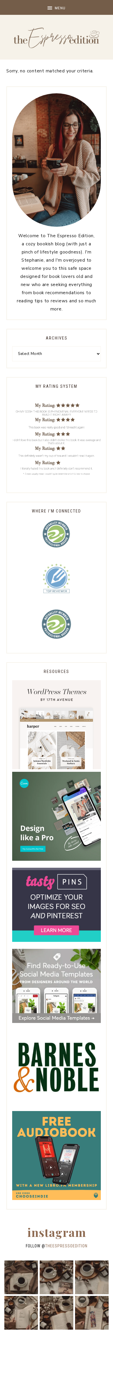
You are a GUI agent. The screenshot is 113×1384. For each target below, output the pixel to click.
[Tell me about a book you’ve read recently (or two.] (92, 1277)
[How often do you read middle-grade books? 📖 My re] (56, 1277)
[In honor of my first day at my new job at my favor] (56, 1313)
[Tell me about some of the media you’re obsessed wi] (92, 1313)
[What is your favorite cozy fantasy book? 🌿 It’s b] (21, 1313)
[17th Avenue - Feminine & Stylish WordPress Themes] (56, 768)
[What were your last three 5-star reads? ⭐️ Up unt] (21, 1277)
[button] (56, 7)
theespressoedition (66, 1246)
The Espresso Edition (56, 38)
